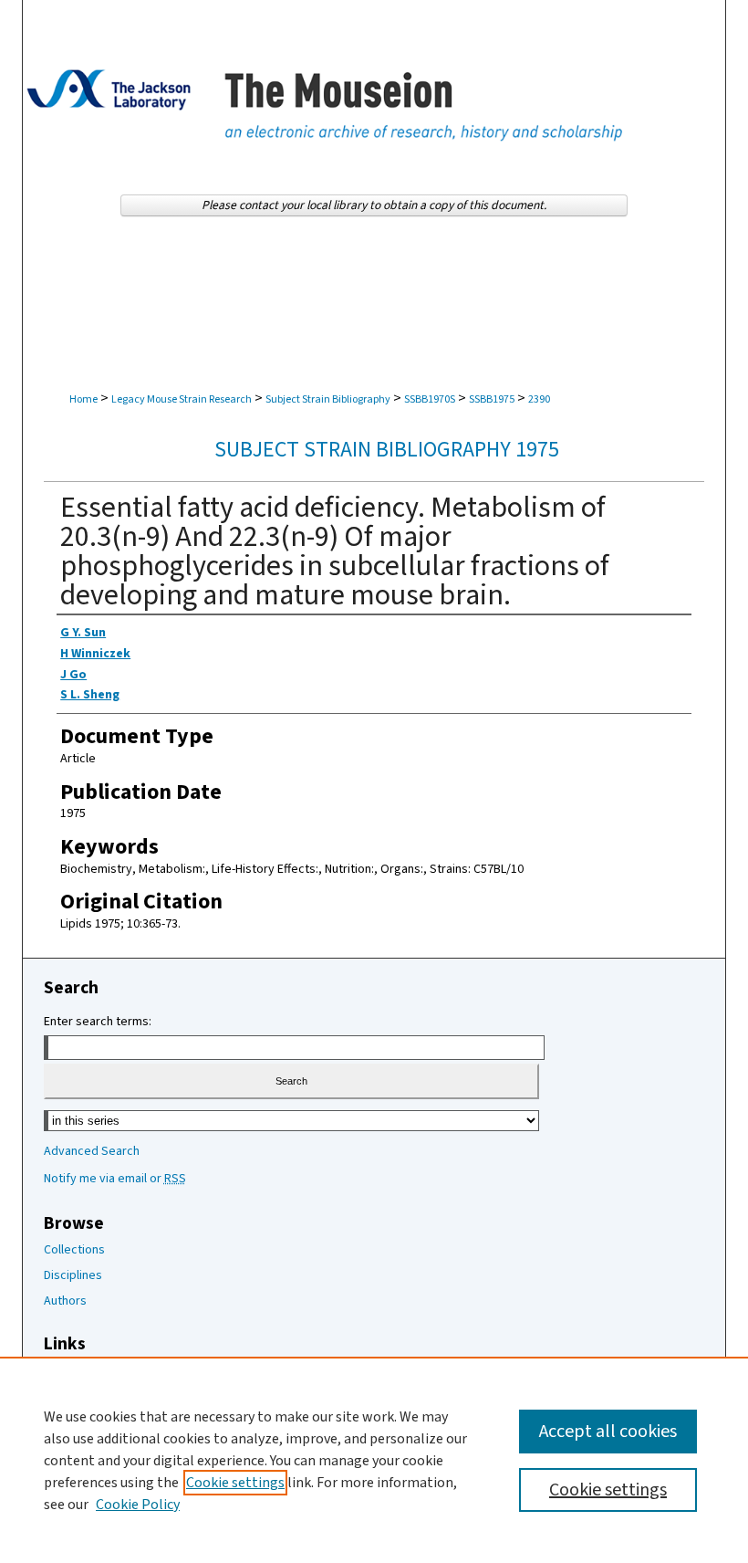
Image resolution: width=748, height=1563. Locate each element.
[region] (374, 1460)
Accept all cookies (608, 1431)
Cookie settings (235, 1483)
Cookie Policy (138, 1505)
